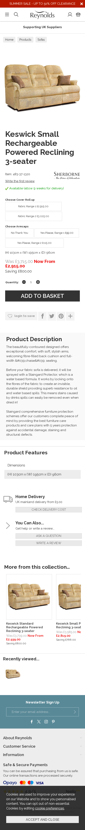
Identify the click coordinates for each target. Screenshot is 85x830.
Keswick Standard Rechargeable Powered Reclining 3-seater (24, 627)
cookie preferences (49, 808)
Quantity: (12, 282)
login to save (24, 316)
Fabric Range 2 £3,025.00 (33, 216)
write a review (48, 543)
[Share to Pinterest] (61, 316)
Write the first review (20, 181)
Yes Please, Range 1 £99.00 (56, 232)
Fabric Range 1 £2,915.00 (33, 206)
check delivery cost (49, 509)
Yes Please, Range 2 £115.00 (34, 242)
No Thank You (19, 232)
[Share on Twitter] (51, 316)
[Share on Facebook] (42, 316)
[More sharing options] (70, 316)
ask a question (48, 536)
